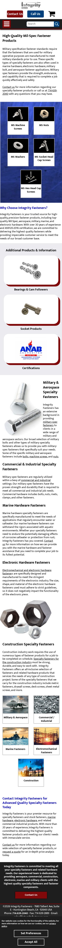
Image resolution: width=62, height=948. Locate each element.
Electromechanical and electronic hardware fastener (26, 572)
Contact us (8, 87)
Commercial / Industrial (46, 719)
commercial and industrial (36, 480)
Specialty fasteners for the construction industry (30, 661)
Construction (31, 780)
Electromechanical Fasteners (46, 751)
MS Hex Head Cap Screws (31, 190)
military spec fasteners (50, 424)
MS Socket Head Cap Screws (44, 159)
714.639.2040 (20, 913)
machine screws (38, 456)
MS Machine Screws (18, 127)
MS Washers (18, 157)
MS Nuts (44, 125)
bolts (25, 456)
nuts (55, 456)
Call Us (35, 14)
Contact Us (15, 14)
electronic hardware (25, 820)
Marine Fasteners (15, 749)
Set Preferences (31, 933)
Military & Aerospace (15, 717)
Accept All (31, 942)
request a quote (11, 852)
